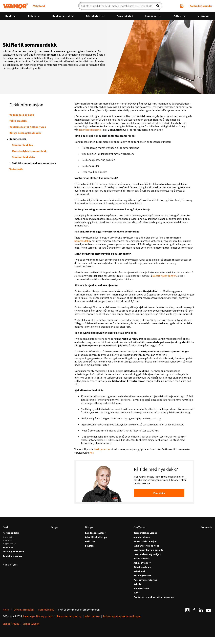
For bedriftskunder (201, 6)
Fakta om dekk (18, 120)
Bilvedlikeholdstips (96, 537)
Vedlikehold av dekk (21, 114)
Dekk (8, 16)
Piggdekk (7, 540)
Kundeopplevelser (95, 532)
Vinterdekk (16, 169)
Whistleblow (92, 616)
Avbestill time (141, 588)
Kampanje (151, 16)
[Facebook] (194, 610)
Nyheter (138, 584)
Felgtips (90, 545)
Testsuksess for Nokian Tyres (27, 126)
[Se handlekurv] (181, 6)
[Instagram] (187, 610)
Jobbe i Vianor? (142, 562)
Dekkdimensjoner (12, 556)
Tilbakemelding (142, 567)
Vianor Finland (11, 623)
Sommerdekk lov (22, 145)
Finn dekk (159, 493)
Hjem (6, 609)
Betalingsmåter (142, 575)
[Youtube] (208, 610)
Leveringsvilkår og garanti (148, 550)
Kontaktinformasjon (145, 541)
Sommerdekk (17, 139)
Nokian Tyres (10, 564)
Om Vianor (140, 527)
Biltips (178, 16)
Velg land (39, 6)
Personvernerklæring (145, 580)
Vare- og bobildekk (13, 551)
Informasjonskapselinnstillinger (122, 616)
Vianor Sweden (31, 623)
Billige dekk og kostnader (25, 133)
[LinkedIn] (201, 610)
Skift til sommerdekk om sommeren (34, 163)
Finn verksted (125, 16)
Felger (32, 16)
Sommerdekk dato (23, 157)
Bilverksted (93, 16)
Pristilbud (139, 571)
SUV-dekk (8, 547)
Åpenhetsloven (142, 537)
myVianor (204, 16)
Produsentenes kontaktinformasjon (154, 597)
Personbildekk (11, 532)
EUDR (136, 592)
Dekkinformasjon (24, 609)
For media (206, 527)
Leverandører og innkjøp (147, 554)
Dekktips (90, 541)
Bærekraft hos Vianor (145, 532)
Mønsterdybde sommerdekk (29, 151)
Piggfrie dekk (9, 543)
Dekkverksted (61, 16)
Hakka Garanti (141, 558)
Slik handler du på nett (146, 545)
